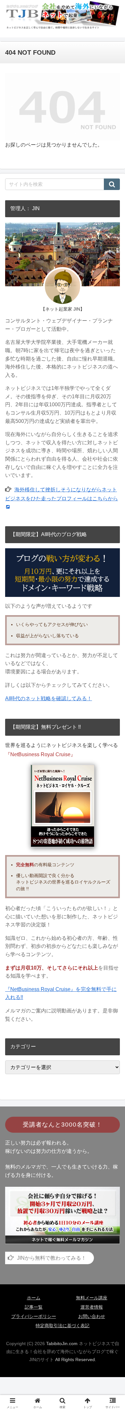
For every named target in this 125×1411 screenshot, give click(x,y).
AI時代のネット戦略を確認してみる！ (48, 698)
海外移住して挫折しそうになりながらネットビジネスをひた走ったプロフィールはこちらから (61, 494)
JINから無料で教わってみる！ (51, 1258)
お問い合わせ (91, 1316)
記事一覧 (34, 1307)
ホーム (33, 1297)
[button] (112, 184)
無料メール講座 (91, 1297)
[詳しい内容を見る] (62, 1215)
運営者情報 (91, 1307)
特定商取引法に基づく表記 (62, 1325)
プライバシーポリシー (33, 1316)
